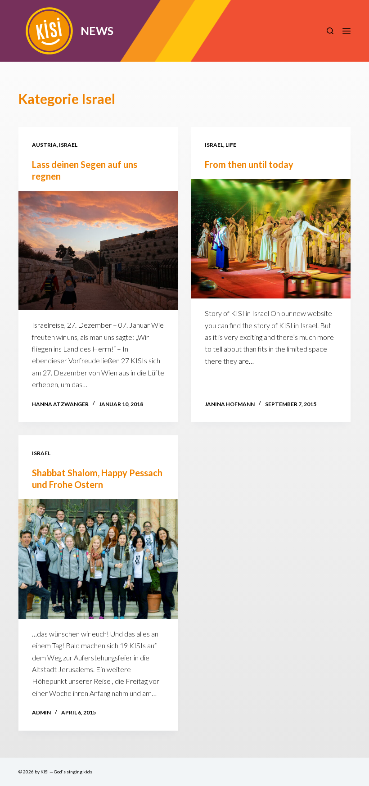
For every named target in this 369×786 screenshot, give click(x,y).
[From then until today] (271, 239)
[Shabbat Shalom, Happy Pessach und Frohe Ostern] (98, 559)
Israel (68, 144)
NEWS (97, 30)
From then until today (249, 164)
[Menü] (346, 31)
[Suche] (330, 30)
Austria (44, 144)
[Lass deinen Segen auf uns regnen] (98, 251)
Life (230, 144)
